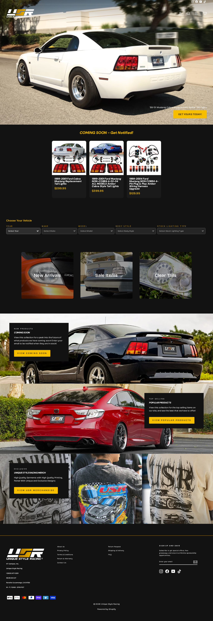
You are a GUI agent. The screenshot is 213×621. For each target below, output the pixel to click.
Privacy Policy (63, 551)
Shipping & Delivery (116, 551)
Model (82, 226)
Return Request (114, 547)
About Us (60, 547)
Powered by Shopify (106, 609)
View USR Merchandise (36, 490)
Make (45, 226)
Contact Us (61, 563)
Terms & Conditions (65, 555)
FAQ (109, 555)
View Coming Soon (32, 353)
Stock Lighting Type (172, 226)
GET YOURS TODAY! (190, 114)
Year (9, 226)
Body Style (124, 226)
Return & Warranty (65, 559)
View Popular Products (171, 420)
